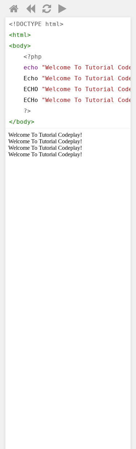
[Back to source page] (30, 10)
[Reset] (47, 10)
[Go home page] (13, 10)
